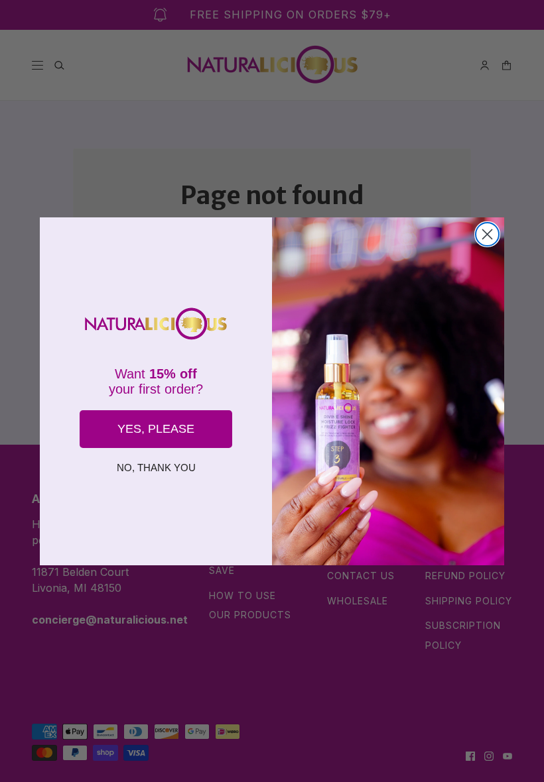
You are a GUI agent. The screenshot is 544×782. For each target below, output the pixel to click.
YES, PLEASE (155, 428)
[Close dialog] (487, 234)
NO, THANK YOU (156, 467)
